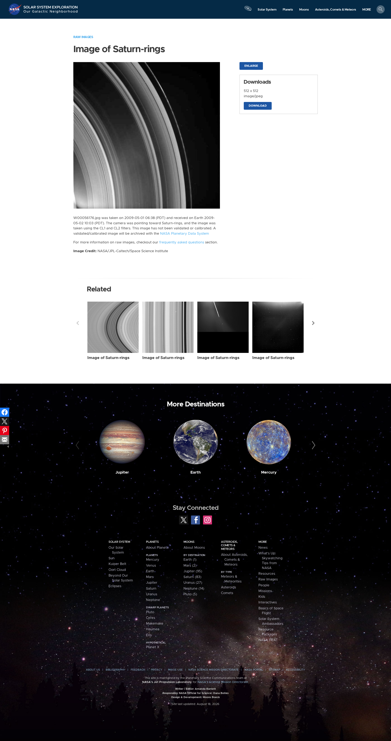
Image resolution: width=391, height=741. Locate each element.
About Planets (157, 547)
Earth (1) (190, 559)
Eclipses (115, 586)
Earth (195, 472)
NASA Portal (253, 670)
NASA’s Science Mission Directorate (223, 682)
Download (258, 105)
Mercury (269, 472)
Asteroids (228, 587)
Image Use (175, 670)
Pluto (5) (190, 594)
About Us (93, 670)
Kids (261, 596)
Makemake (154, 623)
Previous (78, 323)
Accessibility (295, 670)
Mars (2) (190, 565)
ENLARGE (251, 66)
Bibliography (115, 670)
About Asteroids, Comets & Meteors (234, 559)
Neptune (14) (193, 588)
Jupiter (122, 472)
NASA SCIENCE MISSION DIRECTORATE (213, 670)
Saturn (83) (192, 577)
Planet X (152, 647)
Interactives (267, 602)
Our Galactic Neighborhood (50, 12)
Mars (150, 577)
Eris (149, 635)
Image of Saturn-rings (108, 358)
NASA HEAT (268, 640)
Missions (265, 591)
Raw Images (83, 37)
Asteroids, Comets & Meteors (229, 545)
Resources (266, 573)
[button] (366, 9)
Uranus (151, 594)
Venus (151, 565)
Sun (112, 558)
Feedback (138, 670)
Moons (188, 541)
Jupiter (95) (192, 571)
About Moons (194, 547)
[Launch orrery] (248, 10)
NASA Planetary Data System (184, 233)
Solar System (119, 541)
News (263, 547)
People (263, 585)
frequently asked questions (181, 242)
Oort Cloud (117, 569)
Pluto (150, 612)
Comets (227, 593)
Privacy (156, 670)
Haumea (152, 629)
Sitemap (274, 670)
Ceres (150, 618)
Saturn (151, 588)
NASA (15, 9)
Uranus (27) (192, 582)
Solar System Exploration (50, 6)
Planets (152, 541)
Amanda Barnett (205, 689)
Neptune (153, 600)
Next (313, 323)
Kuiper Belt (117, 564)
